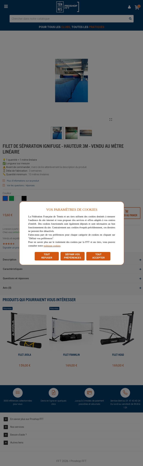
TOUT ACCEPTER (98, 256)
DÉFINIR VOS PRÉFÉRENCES (72, 256)
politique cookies (52, 245)
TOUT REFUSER (46, 256)
